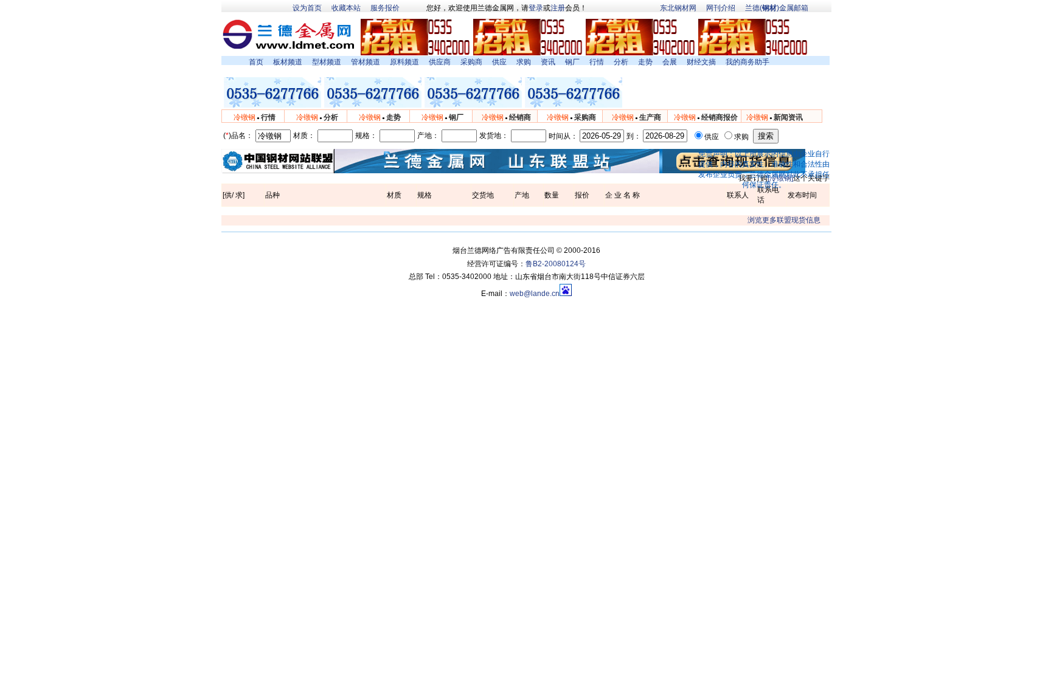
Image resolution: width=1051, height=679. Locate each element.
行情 (596, 62)
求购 (523, 62)
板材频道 (287, 62)
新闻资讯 (788, 117)
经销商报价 (719, 117)
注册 (557, 8)
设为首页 (307, 8)
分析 (621, 62)
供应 (499, 62)
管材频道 (365, 62)
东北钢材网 (678, 8)
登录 (536, 8)
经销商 (520, 117)
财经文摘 (701, 62)
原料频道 (404, 62)
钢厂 (572, 62)
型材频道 (326, 62)
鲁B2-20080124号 (556, 264)
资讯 (548, 62)
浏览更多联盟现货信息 (783, 220)
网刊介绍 (720, 8)
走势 (645, 62)
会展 (669, 62)
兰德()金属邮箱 (776, 8)
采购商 (471, 62)
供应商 (440, 62)
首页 (256, 62)
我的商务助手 (747, 62)
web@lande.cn (535, 293)
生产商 (650, 117)
